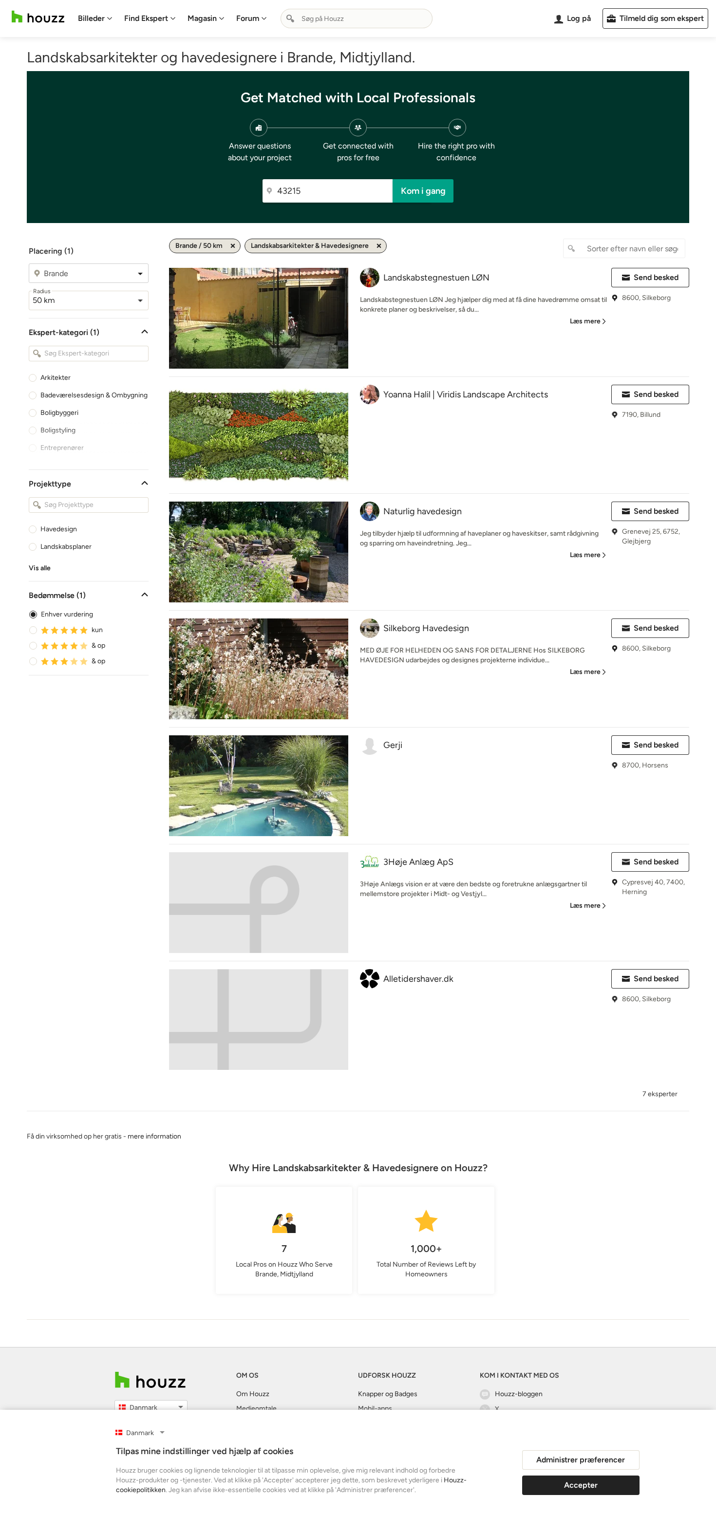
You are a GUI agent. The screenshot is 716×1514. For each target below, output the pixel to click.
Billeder (91, 18)
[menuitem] (95, 18)
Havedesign (58, 529)
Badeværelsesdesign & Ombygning (94, 395)
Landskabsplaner (66, 546)
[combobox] (357, 18)
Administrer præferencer (580, 1459)
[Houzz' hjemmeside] (38, 17)
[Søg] (290, 18)
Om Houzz (252, 1394)
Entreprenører (62, 448)
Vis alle (40, 568)
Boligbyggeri (59, 413)
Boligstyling (57, 430)
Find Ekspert (146, 18)
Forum (247, 18)
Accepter (581, 1485)
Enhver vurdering (67, 614)
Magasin (202, 18)
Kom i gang (423, 191)
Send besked (656, 277)
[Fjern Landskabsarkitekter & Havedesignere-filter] (379, 246)
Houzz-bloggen (519, 1394)
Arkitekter (55, 378)
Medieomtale (256, 1408)
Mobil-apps (375, 1408)
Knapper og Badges (387, 1394)
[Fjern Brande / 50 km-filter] (232, 246)
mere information (154, 1136)
